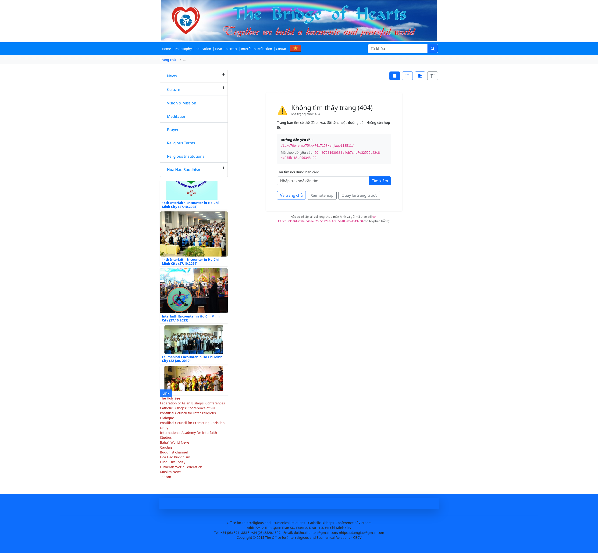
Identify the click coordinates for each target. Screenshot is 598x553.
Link (166, 393)
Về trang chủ (291, 195)
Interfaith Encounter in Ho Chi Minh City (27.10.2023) (191, 310)
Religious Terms (181, 143)
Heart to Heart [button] (226, 48)
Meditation (176, 116)
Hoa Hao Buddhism (184, 169)
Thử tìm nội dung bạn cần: (298, 172)
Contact (282, 48)
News (172, 75)
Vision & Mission (181, 103)
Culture (173, 89)
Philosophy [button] (183, 48)
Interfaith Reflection (256, 48)
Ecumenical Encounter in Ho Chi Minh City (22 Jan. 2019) (192, 351)
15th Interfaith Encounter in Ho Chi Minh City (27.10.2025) (190, 197)
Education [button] (203, 48)
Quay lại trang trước (359, 195)
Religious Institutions (185, 156)
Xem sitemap (322, 195)
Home (166, 48)
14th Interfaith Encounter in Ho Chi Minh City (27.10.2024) (190, 253)
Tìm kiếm (380, 180)
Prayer (173, 129)
